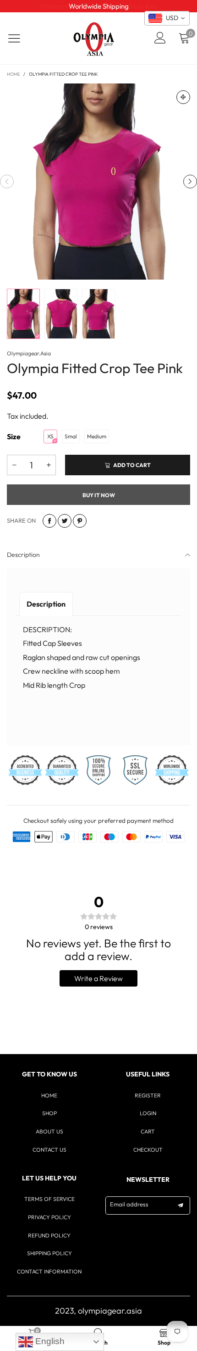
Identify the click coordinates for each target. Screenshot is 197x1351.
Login (148, 1113)
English (49, 1341)
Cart (148, 1131)
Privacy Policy (49, 1217)
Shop (49, 1113)
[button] (7, 181)
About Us (49, 1131)
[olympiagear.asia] (94, 38)
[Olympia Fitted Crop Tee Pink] (98, 181)
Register (148, 1095)
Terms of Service (49, 1198)
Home (49, 1095)
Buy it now (98, 495)
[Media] (183, 97)
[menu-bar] (20, 38)
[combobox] (167, 18)
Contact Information (49, 1271)
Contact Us (49, 1149)
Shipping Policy (49, 1253)
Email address (129, 1204)
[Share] (49, 521)
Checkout (148, 1149)
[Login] (160, 38)
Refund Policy (49, 1235)
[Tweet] (64, 521)
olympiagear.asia (29, 353)
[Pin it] (80, 521)
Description (23, 555)
